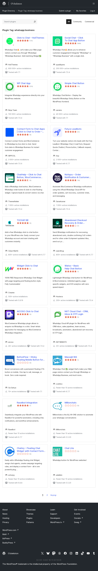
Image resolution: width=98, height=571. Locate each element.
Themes (29, 514)
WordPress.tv (57, 522)
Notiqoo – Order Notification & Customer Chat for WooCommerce (77, 176)
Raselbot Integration (27, 402)
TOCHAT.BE (23, 220)
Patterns (30, 522)
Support (53, 514)
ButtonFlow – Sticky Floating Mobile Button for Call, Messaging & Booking (30, 358)
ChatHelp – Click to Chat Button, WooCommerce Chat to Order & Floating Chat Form (29, 176)
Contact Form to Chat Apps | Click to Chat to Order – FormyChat (31, 130)
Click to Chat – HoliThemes (30, 37)
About (5, 509)
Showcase (30, 509)
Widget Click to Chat (27, 265)
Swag (77, 522)
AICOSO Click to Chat (28, 311)
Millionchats (70, 402)
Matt (5, 534)
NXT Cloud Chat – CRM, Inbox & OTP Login (76, 312)
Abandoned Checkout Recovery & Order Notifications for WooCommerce (76, 221)
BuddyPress (8, 543)
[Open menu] (94, 3)
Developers (55, 518)
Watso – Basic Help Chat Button (73, 267)
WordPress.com (10, 530)
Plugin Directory (8, 11)
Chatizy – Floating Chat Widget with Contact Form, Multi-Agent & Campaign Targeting (30, 449)
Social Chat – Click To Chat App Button (75, 39)
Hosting (5, 518)
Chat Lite (69, 448)
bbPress (7, 538)
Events (77, 514)
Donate (78, 518)
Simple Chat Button (74, 83)
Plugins (29, 518)
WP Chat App (23, 83)
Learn (52, 509)
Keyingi (53, 495)
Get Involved (80, 509)
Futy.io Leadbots (73, 129)
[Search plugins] (34, 21)
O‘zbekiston (13, 553)
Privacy (5, 522)
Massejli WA (71, 357)
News (4, 514)
